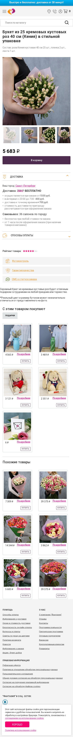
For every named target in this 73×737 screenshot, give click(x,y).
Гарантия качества (23, 270)
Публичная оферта (12, 665)
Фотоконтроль (20, 261)
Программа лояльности (50, 627)
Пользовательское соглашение (18, 674)
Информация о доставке (14, 619)
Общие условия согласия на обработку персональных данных (33, 678)
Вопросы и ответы (11, 631)
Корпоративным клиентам (51, 644)
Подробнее (23, 354)
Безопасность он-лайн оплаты (17, 627)
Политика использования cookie (20, 730)
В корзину (36, 160)
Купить (25, 361)
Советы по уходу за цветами (16, 636)
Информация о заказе (13, 649)
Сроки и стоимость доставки (16, 623)
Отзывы (43, 619)
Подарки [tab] (10, 315)
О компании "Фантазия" (50, 615)
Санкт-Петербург (49, 11)
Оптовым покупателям (49, 636)
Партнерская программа (51, 631)
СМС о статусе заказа (24, 279)
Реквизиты (44, 649)
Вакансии (43, 640)
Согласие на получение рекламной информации (26, 682)
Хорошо (17, 724)
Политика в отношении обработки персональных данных (30, 669)
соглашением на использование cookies (24, 718)
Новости (7, 644)
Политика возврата (12, 640)
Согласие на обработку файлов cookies (21, 686)
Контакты (43, 623)
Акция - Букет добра (12, 653)
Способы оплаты (11, 615)
